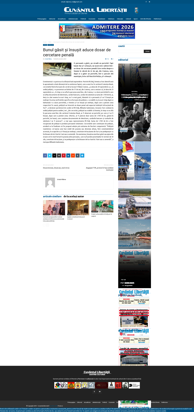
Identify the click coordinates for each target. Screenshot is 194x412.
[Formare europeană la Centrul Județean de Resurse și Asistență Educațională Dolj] (54, 207)
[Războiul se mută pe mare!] (134, 238)
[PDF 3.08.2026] (134, 346)
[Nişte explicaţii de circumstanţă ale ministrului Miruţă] (134, 160)
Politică (83, 19)
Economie (92, 19)
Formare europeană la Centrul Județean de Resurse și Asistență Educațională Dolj (53, 219)
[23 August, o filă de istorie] (134, 121)
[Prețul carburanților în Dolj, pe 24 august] (102, 206)
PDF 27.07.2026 (127, 283)
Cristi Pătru (48, 59)
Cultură (128, 19)
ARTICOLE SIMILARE (52, 196)
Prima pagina (41, 19)
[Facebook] (146, 2)
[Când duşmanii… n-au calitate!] (134, 199)
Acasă (44, 42)
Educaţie (120, 19)
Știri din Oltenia (145, 19)
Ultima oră (50, 45)
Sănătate (111, 19)
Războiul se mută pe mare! (134, 97)
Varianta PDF (125, 245)
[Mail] (149, 2)
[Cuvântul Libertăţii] (97, 10)
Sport (136, 19)
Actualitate (62, 19)
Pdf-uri (123, 279)
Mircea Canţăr (128, 99)
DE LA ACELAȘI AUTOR (74, 196)
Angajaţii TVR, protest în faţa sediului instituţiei (99, 169)
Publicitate (157, 19)
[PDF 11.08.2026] (134, 307)
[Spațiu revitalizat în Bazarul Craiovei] (78, 207)
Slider (50, 42)
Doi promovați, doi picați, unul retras (56, 168)
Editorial (52, 19)
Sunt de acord (171, 411)
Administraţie (73, 19)
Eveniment (101, 19)
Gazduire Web (53, 406)
